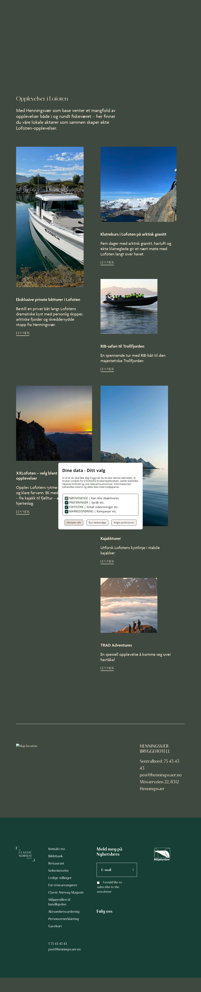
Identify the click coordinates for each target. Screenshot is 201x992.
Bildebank (55, 856)
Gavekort (55, 926)
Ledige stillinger (60, 878)
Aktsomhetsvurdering (63, 912)
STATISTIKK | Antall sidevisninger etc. (93, 507)
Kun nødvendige (97, 522)
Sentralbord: (152, 761)
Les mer (22, 333)
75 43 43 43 (59, 944)
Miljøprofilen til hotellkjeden (59, 902)
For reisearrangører (62, 885)
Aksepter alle (74, 522)
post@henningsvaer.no (161, 775)
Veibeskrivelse (58, 871)
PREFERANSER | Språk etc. (86, 502)
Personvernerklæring (63, 919)
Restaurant (56, 863)
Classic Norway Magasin (65, 892)
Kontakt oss (56, 849)
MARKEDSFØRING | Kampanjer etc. (92, 511)
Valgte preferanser (124, 522)
